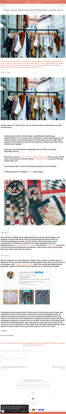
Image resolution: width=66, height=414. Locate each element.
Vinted (30, 172)
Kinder (2, 358)
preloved (7, 358)
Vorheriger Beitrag (4, 368)
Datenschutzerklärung (16, 411)
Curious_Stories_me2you (24, 264)
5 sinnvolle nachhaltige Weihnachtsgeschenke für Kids (13, 367)
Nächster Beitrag (62, 368)
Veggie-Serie (50, 245)
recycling (12, 358)
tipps (24, 358)
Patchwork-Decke (40, 159)
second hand (18, 358)
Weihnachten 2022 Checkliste (58, 367)
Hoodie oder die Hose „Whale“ (25, 245)
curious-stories (5, 5)
